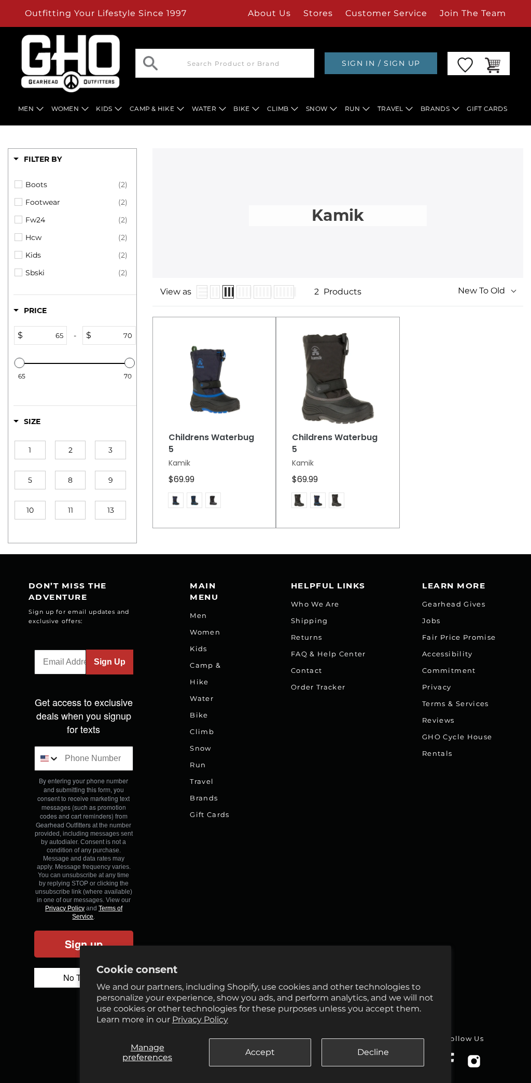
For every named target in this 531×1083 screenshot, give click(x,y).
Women (205, 632)
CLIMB (277, 108)
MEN (26, 108)
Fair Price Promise (459, 637)
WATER (204, 108)
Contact (306, 670)
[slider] (20, 363)
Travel (202, 781)
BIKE (241, 108)
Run (198, 765)
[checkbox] (76, 184)
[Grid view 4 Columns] (243, 292)
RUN (352, 108)
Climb (202, 731)
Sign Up (109, 661)
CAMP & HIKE (152, 108)
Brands (204, 798)
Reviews (438, 720)
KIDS (104, 108)
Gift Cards (209, 814)
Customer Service (386, 13)
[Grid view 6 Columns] (284, 292)
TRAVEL (390, 108)
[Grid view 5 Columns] (262, 292)
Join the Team (473, 13)
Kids (198, 648)
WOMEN (65, 108)
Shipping (309, 620)
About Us (269, 13)
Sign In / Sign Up (381, 63)
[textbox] (44, 335)
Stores (318, 13)
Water (202, 698)
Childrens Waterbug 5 (211, 443)
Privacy (436, 687)
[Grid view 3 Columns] (228, 292)
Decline (373, 1052)
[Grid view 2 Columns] (215, 292)
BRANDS (435, 108)
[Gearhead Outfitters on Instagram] (474, 1065)
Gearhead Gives (453, 604)
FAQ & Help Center (328, 654)
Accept (260, 1052)
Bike (199, 715)
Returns (306, 637)
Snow (200, 748)
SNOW (316, 108)
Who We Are (315, 604)
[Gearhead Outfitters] (70, 63)
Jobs (431, 620)
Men (198, 615)
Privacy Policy (200, 1019)
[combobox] (47, 758)
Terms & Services (455, 703)
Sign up (84, 943)
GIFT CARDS (487, 108)
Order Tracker (318, 687)
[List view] (202, 292)
